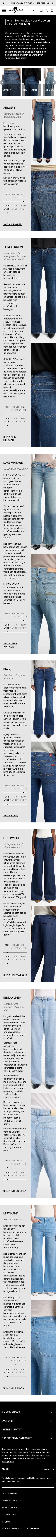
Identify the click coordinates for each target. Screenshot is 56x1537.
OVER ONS (7, 1421)
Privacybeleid (8, 1461)
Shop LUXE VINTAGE (10, 645)
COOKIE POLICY (9, 1514)
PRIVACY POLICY (9, 1507)
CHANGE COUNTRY (12, 1429)
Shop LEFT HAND (13, 1388)
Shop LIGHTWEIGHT (15, 975)
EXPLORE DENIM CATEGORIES (17, 1438)
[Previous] (3, 3)
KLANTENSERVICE (11, 1412)
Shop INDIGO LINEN (15, 1191)
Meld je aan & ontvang (28, 3)
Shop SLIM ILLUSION (9, 439)
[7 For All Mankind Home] (16, 10)
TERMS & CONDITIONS (12, 1500)
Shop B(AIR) (10, 815)
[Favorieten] (46, 10)
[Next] (52, 3)
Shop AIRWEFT (12, 224)
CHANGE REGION (9, 1493)
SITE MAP (6, 1522)
